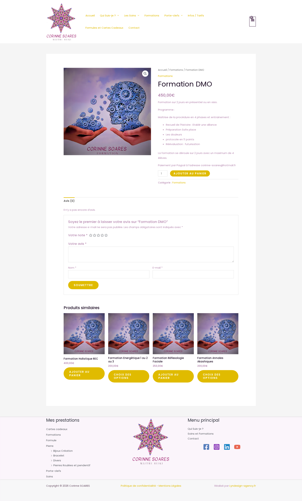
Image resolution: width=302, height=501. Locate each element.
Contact (134, 28)
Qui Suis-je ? (108, 15)
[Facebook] (206, 447)
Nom (72, 267)
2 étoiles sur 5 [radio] (94, 235)
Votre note (78, 235)
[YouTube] (237, 447)
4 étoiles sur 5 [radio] (102, 235)
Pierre (49, 446)
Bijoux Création (63, 451)
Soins (49, 476)
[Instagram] (217, 447)
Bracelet (58, 455)
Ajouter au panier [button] (79, 373)
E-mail (158, 267)
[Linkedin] (227, 447)
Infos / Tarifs (196, 15)
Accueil (90, 15)
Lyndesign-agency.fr (242, 486)
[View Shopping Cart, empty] (252, 22)
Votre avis (77, 244)
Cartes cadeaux (56, 429)
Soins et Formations (201, 433)
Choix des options (122, 376)
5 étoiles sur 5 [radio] (106, 235)
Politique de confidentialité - (139, 486)
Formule (51, 440)
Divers (57, 460)
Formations (152, 15)
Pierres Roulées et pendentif (71, 465)
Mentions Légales (170, 486)
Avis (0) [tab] (69, 201)
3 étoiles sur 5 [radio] (98, 235)
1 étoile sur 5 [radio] (90, 235)
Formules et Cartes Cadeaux (104, 28)
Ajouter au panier (190, 173)
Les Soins (130, 15)
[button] (145, 73)
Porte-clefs (171, 15)
